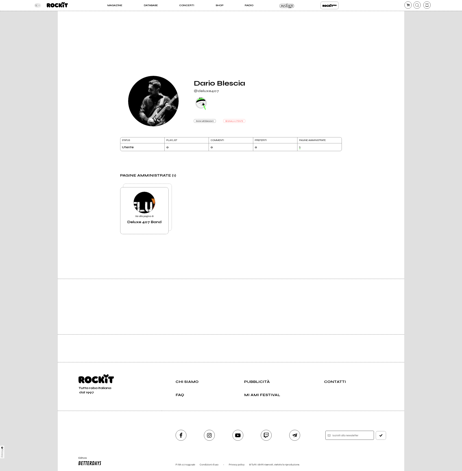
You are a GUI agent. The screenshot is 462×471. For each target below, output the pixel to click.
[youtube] (237, 435)
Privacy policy (237, 464)
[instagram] (209, 435)
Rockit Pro (330, 5)
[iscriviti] (381, 435)
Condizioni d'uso (209, 464)
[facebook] (181, 435)
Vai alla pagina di (144, 219)
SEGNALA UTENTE (234, 121)
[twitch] (266, 435)
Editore (81, 459)
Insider (287, 5)
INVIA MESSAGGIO (205, 121)
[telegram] (294, 435)
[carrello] (408, 5)
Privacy (2, 453)
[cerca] (417, 5)
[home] (57, 5)
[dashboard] (427, 5)
